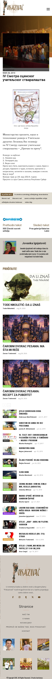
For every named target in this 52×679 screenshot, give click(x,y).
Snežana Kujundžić (27, 528)
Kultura (6, 441)
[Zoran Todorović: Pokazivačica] (43, 644)
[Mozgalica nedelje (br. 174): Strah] (10, 536)
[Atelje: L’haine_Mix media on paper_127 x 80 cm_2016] (10, 548)
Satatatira (7, 454)
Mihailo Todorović (26, 540)
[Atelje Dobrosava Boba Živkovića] (10, 414)
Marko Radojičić (26, 443)
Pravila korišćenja (37, 678)
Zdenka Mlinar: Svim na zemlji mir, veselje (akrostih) (32, 485)
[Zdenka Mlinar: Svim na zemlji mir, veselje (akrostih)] (10, 486)
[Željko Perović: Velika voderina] (10, 463)
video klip (28, 202)
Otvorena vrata (9, 513)
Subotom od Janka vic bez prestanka (31, 424)
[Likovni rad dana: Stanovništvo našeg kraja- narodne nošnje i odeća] (10, 510)
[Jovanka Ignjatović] (10, 250)
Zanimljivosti (8, 429)
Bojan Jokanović (25, 451)
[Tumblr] (26, 597)
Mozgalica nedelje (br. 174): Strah (32, 535)
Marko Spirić (24, 502)
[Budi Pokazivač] (9, 664)
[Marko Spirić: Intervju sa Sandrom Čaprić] (10, 498)
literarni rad (17, 198)
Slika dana (24, 471)
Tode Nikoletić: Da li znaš (21, 304)
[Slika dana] (10, 475)
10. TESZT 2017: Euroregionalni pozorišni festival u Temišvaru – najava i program (33, 437)
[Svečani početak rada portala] (26, 664)
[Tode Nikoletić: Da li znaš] (26, 287)
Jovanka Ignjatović (34, 243)
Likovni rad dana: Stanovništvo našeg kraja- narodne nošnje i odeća (33, 510)
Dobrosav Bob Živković (28, 417)
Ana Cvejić (23, 551)
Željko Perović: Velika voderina (33, 459)
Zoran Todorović (9, 353)
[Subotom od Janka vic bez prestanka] (10, 426)
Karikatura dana (27, 448)
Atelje (6, 417)
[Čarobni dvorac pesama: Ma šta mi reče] (26, 328)
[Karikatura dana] (10, 451)
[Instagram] (19, 597)
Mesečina (7, 300)
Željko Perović (24, 463)
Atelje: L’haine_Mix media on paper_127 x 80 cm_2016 (32, 547)
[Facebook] (13, 597)
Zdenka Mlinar (25, 490)
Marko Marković (25, 475)
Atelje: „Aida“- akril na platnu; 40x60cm (33, 523)
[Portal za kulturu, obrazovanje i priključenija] (13, 8)
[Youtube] (39, 597)
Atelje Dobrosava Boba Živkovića (30, 412)
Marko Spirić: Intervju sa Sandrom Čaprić (31, 497)
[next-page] (9, 405)
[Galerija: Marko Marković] (43, 664)
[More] (34, 212)
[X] (32, 597)
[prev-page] (4, 405)
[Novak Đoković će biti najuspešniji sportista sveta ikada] (9, 644)
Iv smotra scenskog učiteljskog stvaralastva (31, 194)
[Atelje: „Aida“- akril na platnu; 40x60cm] (10, 524)
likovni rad (6, 198)
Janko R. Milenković (27, 429)
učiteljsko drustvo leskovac (12, 202)
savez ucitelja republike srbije (35, 198)
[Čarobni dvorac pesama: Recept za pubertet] (26, 373)
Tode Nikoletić (9, 308)
